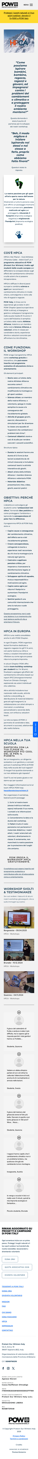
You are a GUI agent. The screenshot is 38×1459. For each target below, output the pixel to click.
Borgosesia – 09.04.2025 (15, 930)
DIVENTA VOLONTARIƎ (15, 1275)
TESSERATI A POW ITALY (13, 1287)
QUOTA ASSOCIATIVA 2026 (17, 1267)
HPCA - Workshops (11, 934)
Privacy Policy (19, 1436)
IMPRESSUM (7, 1326)
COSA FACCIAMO (9, 1317)
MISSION (6, 1302)
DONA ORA (7, 1291)
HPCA (4, 1321)
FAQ (4, 1306)
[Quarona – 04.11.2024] (19, 982)
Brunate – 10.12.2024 (13, 963)
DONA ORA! (10, 1259)
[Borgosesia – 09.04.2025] (19, 917)
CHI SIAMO (6, 1312)
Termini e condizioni (19, 1439)
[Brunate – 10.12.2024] (19, 950)
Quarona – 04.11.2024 (13, 995)
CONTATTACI (7, 1330)
